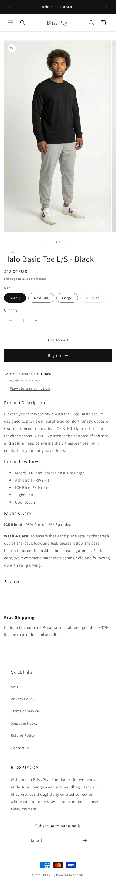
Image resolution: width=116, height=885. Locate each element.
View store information (30, 388)
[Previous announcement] (10, 7)
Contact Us (20, 747)
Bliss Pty (49, 875)
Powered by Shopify (70, 875)
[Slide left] (46, 242)
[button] (11, 23)
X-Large (95, 299)
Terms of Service (25, 711)
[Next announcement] (106, 7)
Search (17, 686)
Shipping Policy (24, 723)
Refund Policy (23, 735)
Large (67, 297)
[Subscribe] (85, 840)
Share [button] (14, 581)
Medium (41, 297)
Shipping (9, 279)
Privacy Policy (22, 698)
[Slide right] (70, 242)
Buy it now (58, 355)
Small (15, 297)
